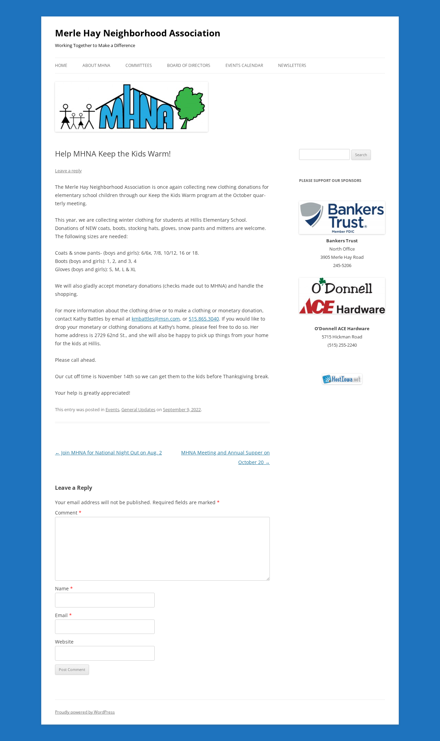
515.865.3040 (204, 318)
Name (64, 588)
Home (61, 65)
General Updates (138, 409)
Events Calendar (244, 65)
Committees (138, 65)
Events (112, 409)
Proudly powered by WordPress (85, 712)
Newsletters (292, 65)
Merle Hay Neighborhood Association (137, 33)
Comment (68, 512)
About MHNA (96, 65)
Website (64, 641)
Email (63, 615)
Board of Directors (188, 65)
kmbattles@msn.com (156, 318)
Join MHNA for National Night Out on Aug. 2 (108, 452)
